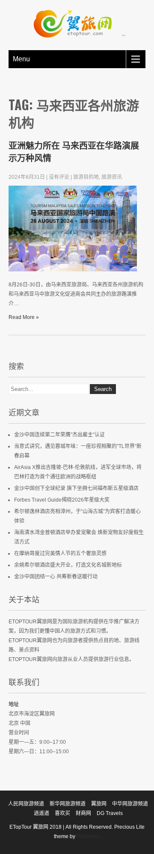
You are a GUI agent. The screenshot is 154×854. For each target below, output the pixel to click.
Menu (21, 59)
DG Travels (110, 813)
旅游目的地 (86, 177)
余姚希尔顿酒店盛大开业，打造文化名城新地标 (68, 565)
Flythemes (88, 836)
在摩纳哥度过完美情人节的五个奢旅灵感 (60, 553)
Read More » (24, 317)
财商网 (83, 813)
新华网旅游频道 (68, 804)
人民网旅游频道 (26, 804)
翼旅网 (99, 804)
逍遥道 (41, 813)
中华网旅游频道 (130, 804)
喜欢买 (62, 813)
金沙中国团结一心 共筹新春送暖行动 (56, 577)
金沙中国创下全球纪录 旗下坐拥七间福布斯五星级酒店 (76, 488)
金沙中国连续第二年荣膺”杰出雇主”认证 (59, 435)
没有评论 (59, 177)
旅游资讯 (111, 177)
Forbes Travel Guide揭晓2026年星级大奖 (62, 500)
